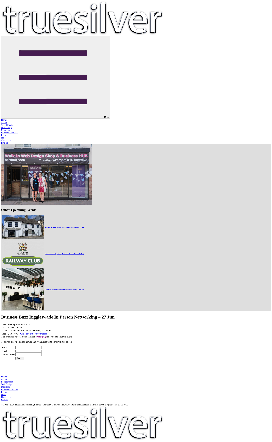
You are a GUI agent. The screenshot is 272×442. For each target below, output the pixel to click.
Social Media (7, 125)
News (3, 138)
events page (41, 337)
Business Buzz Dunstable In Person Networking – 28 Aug (64, 289)
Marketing (5, 130)
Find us (4, 143)
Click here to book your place (33, 334)
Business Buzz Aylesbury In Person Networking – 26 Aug (64, 254)
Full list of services (9, 132)
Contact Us (6, 140)
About (4, 122)
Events (4, 135)
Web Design (6, 127)
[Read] (23, 238)
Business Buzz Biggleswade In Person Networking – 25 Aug (65, 227)
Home (4, 120)
